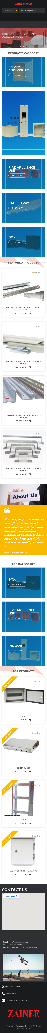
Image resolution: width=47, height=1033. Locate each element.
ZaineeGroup (23, 3)
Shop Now (17, 75)
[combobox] (10, 10)
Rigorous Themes (24, 1026)
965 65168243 (11, 993)
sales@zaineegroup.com (17, 1000)
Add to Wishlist (21, 313)
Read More (10, 42)
